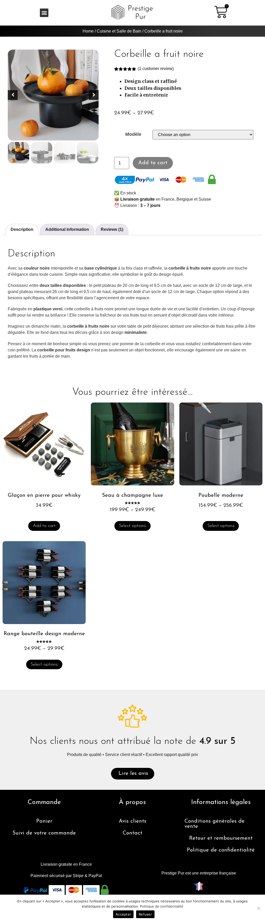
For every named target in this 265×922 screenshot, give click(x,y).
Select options (132, 526)
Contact (132, 833)
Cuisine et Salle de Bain (119, 31)
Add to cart (152, 163)
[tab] (22, 229)
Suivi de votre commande (44, 833)
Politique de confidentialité (221, 850)
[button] (44, 13)
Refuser (145, 914)
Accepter (123, 914)
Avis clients (132, 821)
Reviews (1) (112, 229)
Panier (44, 821)
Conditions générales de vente (215, 823)
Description (22, 229)
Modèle (133, 134)
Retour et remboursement (221, 838)
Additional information (67, 229)
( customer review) (156, 68)
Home (88, 31)
